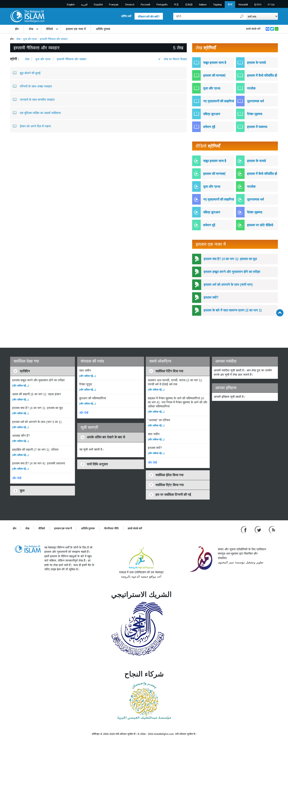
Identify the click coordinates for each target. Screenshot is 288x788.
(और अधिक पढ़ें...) (20, 385)
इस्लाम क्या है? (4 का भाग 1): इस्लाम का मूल (230, 259)
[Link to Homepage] (27, 16)
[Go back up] (280, 312)
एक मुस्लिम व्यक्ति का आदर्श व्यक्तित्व (40, 113)
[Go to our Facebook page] (244, 529)
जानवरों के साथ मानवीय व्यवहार (37, 99)
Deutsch (129, 4)
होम (17, 29)
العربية (84, 4)
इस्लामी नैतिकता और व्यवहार (71, 59)
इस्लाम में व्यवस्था (257, 127)
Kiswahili (243, 4)
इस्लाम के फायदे (256, 62)
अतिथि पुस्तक (103, 29)
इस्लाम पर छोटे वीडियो (260, 225)
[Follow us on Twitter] (258, 529)
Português (162, 4)
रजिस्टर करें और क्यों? (149, 16)
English (71, 4)
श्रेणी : (14, 59)
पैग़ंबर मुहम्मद (254, 212)
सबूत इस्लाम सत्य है (214, 62)
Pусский (145, 4)
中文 (176, 4)
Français (114, 4)
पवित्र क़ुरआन (211, 114)
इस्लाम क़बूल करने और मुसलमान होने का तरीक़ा (232, 272)
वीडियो (49, 29)
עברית (271, 4)
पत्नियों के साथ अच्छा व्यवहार (36, 86)
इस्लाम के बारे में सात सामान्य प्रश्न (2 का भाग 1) (233, 310)
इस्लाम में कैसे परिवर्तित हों (262, 75)
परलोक (251, 88)
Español (98, 4)
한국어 (257, 4)
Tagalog (217, 4)
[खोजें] (241, 16)
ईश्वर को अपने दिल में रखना (35, 126)
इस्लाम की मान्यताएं (214, 75)
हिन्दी (230, 4)
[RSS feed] (272, 529)
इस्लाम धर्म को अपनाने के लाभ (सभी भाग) (228, 284)
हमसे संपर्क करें (253, 28)
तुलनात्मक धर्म (255, 101)
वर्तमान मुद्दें (209, 127)
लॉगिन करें (126, 16)
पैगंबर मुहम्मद (254, 114)
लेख (31, 29)
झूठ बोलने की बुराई (30, 73)
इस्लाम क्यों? (211, 297)
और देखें (16, 478)
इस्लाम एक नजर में (76, 29)
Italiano (203, 4)
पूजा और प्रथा (30, 39)
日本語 (189, 4)
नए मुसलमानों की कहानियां (218, 101)
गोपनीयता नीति (111, 528)
